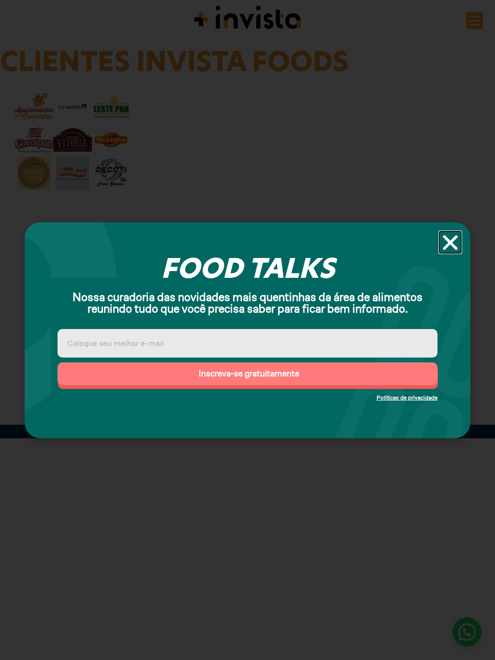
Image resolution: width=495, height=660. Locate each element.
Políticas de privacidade (407, 397)
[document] (247, 330)
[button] (450, 242)
